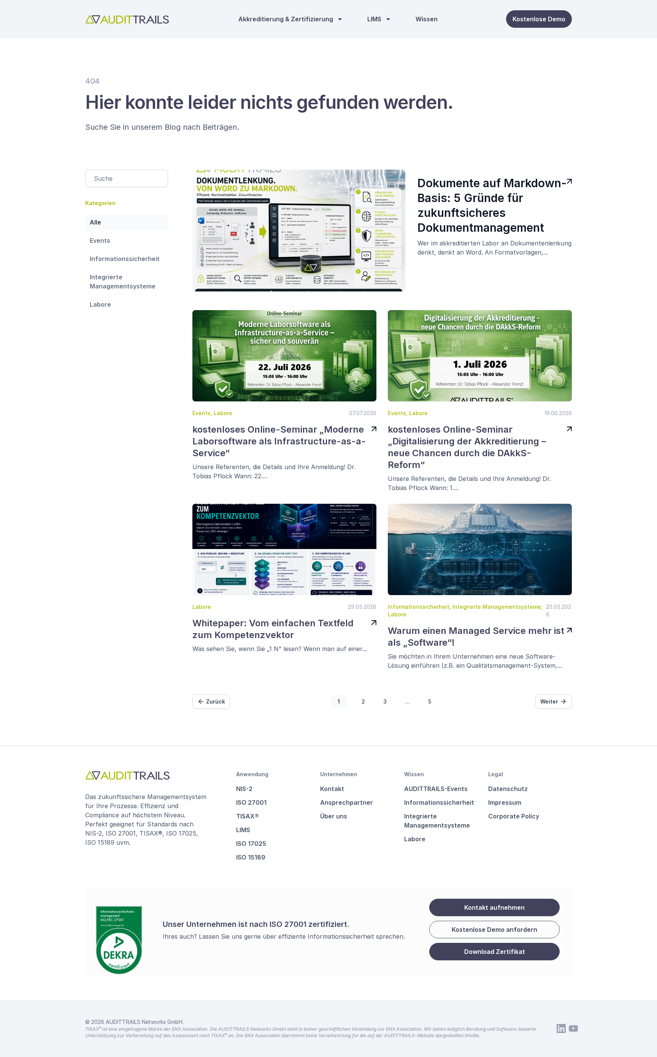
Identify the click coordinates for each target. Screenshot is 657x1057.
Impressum (504, 802)
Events (100, 240)
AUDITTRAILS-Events (436, 789)
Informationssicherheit (125, 259)
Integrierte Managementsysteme (123, 281)
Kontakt (332, 789)
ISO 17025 (251, 843)
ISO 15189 (250, 857)
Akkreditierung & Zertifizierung (285, 19)
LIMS (374, 19)
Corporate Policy (513, 816)
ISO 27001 (251, 802)
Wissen (427, 19)
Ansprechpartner (346, 802)
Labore (100, 304)
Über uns (333, 816)
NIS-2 (244, 789)
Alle (95, 222)
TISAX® (247, 816)
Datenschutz (508, 789)
